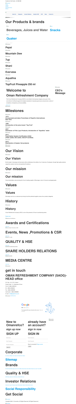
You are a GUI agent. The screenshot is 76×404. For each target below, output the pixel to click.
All (5, 368)
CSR (42, 14)
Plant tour (22, 376)
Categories (20, 14)
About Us (14, 14)
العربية (6, 4)
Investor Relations (27, 14)
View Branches (13, 295)
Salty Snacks (24, 368)
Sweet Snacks (31, 368)
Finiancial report (15, 385)
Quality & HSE (36, 14)
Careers (6, 6)
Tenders (6, 5)
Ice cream (36, 368)
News (46, 14)
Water (21, 368)
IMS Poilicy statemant (9, 376)
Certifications (15, 376)
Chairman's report (8, 385)
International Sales (8, 7)
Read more (8, 105)
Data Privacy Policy (43, 401)
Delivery (6, 8)
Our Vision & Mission (9, 355)
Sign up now (40, 344)
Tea (38, 368)
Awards (19, 376)
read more (7, 226)
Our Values (15, 355)
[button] (10, 17)
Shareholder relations (21, 385)
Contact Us (51, 14)
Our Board (19, 355)
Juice (16, 368)
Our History (23, 355)
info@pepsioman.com (14, 293)
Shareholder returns (29, 385)
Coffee (40, 368)
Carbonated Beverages (11, 368)
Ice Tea (18, 368)
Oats (28, 368)
